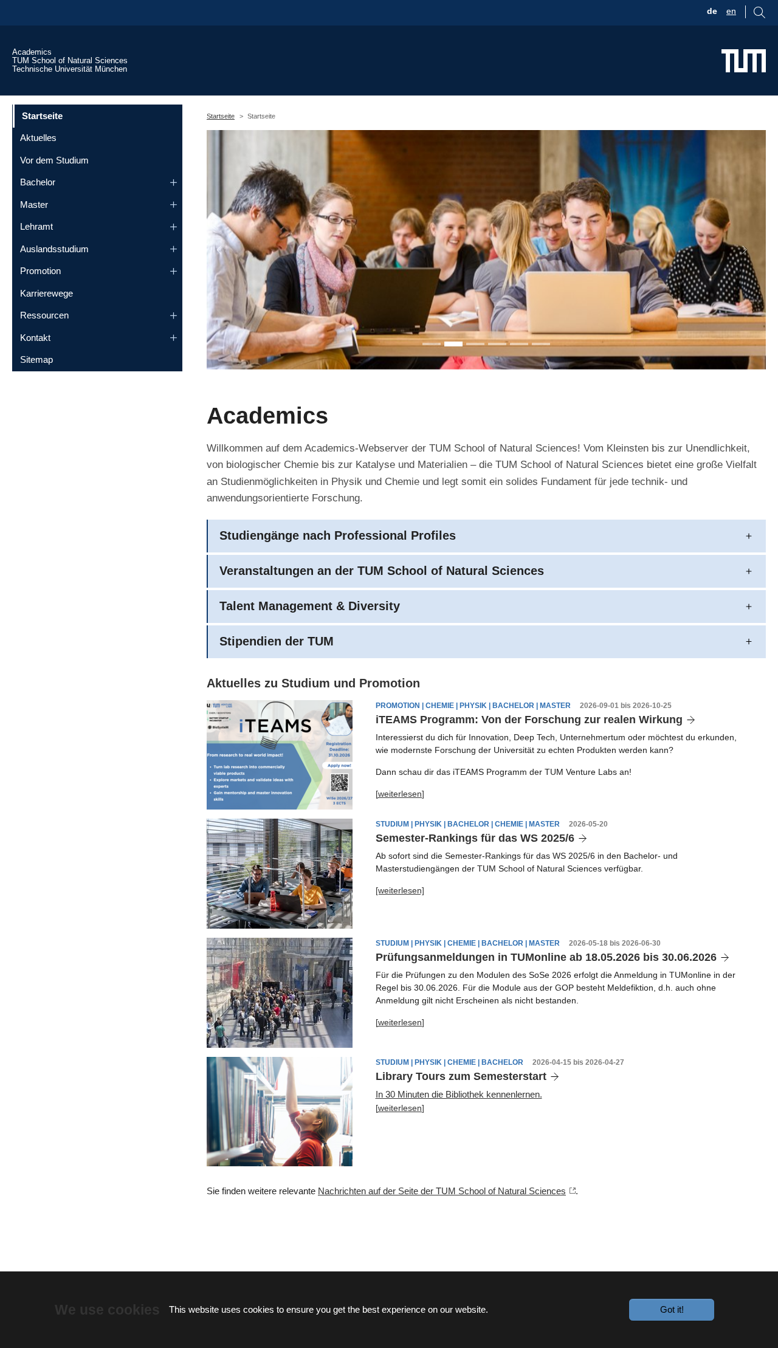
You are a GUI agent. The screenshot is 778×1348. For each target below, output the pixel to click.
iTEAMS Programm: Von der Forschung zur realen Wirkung (529, 720)
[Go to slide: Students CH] (475, 344)
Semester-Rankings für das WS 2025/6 (475, 838)
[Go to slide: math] (497, 344)
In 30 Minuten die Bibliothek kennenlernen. (459, 1094)
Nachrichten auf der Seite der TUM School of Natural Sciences (442, 1191)
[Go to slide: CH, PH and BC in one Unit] (431, 344)
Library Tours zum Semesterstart (461, 1076)
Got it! (672, 1309)
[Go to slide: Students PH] (453, 344)
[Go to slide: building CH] (541, 344)
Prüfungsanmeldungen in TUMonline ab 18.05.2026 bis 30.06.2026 (546, 957)
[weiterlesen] (400, 794)
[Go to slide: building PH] (519, 344)
